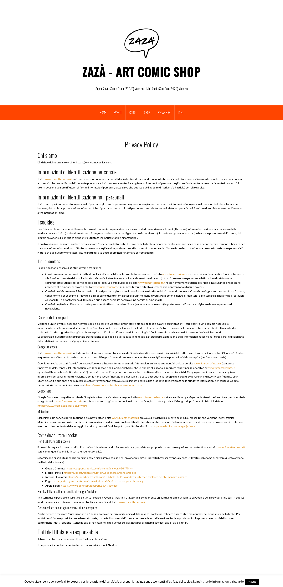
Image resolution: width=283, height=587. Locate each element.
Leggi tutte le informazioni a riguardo (218, 581)
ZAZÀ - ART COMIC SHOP (141, 71)
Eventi (117, 112)
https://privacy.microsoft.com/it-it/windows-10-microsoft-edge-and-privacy (98, 481)
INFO (180, 112)
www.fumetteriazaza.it (58, 179)
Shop (147, 112)
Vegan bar (164, 112)
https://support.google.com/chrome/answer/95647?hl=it (99, 468)
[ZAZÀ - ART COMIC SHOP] (141, 43)
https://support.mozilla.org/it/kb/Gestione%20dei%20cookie (100, 472)
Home (103, 112)
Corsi (132, 112)
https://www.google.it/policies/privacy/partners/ (113, 385)
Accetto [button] (252, 581)
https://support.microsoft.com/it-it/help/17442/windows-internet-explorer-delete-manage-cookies (127, 477)
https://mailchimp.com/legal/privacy (174, 426)
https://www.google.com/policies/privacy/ (62, 405)
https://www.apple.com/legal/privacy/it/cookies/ (90, 485)
